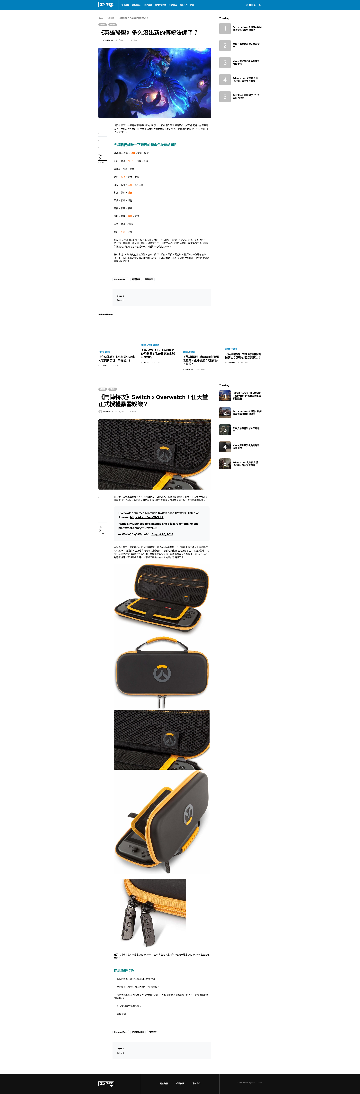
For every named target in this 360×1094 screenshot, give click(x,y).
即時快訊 (136, 279)
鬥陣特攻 (112, 389)
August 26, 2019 (162, 534)
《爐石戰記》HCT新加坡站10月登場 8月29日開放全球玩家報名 (158, 353)
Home (100, 18)
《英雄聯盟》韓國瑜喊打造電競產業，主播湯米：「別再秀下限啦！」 (201, 360)
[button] (251, 5)
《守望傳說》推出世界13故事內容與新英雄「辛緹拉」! (116, 358)
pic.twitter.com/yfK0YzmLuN (138, 528)
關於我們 (164, 1083)
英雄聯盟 (110, 18)
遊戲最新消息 (138, 1032)
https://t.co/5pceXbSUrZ (146, 517)
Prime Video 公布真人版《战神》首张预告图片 (245, 79)
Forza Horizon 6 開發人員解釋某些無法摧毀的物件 (247, 28)
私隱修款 (180, 1083)
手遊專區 (101, 352)
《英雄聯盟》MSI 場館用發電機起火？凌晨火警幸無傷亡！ (243, 356)
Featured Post (120, 279)
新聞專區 (102, 24)
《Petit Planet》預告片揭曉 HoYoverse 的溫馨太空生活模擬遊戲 (247, 395)
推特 (187, 496)
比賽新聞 (149, 345)
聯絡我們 (196, 1083)
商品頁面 (149, 500)
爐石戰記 (156, 345)
